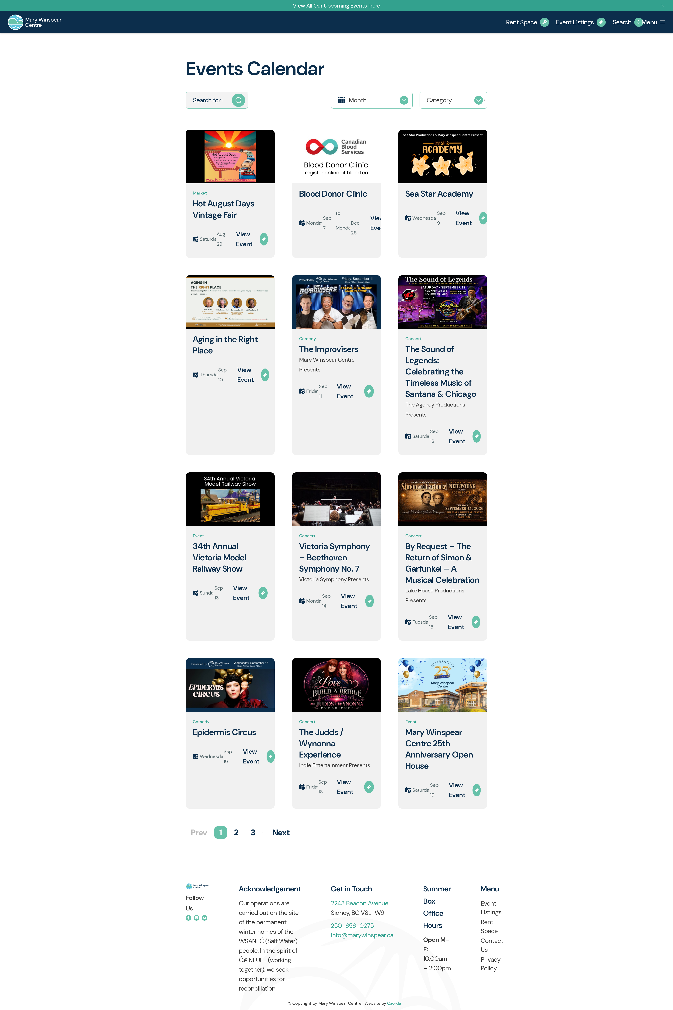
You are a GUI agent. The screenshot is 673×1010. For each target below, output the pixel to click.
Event (198, 535)
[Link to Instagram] (196, 917)
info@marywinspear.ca (362, 935)
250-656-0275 (352, 926)
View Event (244, 239)
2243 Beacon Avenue (359, 903)
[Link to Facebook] (188, 917)
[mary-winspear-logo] (35, 22)
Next (281, 832)
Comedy (307, 338)
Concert (413, 338)
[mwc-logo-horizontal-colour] (197, 888)
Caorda (394, 1003)
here (374, 5)
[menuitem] (662, 22)
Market (200, 193)
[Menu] (662, 22)
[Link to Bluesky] (204, 917)
